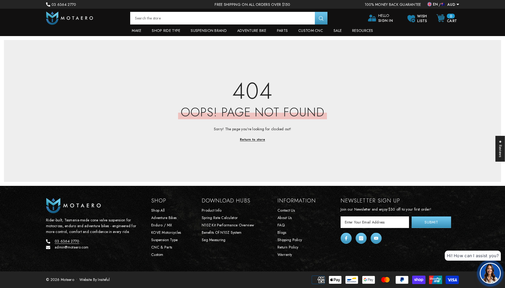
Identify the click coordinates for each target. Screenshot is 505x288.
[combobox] (222, 18)
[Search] (228, 18)
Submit (431, 222)
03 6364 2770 (64, 4)
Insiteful (104, 279)
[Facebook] (346, 238)
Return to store (252, 139)
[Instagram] (361, 238)
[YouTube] (376, 238)
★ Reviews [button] (500, 148)
